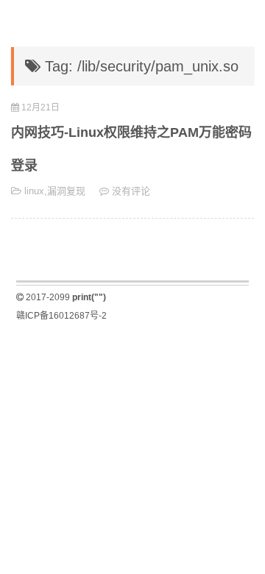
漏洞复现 (66, 190)
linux (34, 190)
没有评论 (131, 190)
